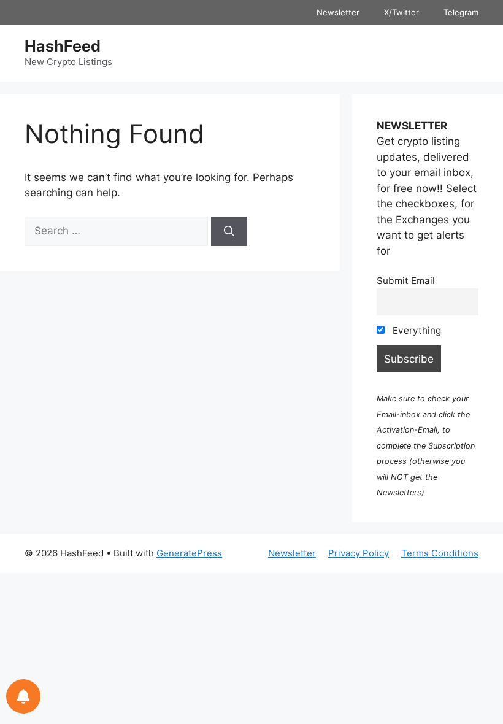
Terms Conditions (439, 553)
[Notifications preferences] (23, 696)
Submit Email (406, 281)
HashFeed (63, 46)
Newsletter (338, 12)
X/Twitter (401, 12)
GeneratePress (189, 553)
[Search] (229, 231)
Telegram (460, 12)
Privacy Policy (358, 553)
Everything (415, 330)
